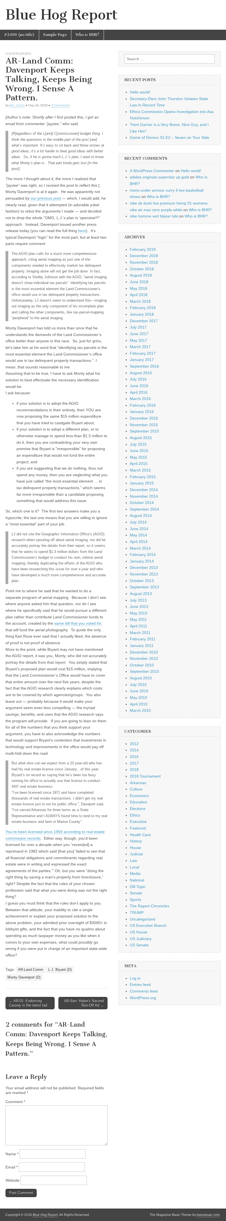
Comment (15, 1101)
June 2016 (139, 386)
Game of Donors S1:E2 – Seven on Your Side (169, 137)
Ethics (135, 815)
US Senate (139, 945)
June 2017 (139, 334)
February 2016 (143, 405)
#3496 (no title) (19, 34)
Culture (136, 789)
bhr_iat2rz (17, 105)
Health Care (140, 835)
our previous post (46, 198)
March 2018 (140, 301)
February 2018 (143, 307)
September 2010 (144, 671)
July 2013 (138, 600)
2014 (134, 750)
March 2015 (140, 470)
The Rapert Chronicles (149, 906)
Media (135, 873)
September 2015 (144, 431)
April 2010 (138, 704)
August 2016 (141, 373)
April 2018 (138, 295)
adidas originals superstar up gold (159, 177)
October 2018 (142, 269)
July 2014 (138, 522)
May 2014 (138, 535)
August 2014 (141, 515)
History (136, 841)
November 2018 (144, 262)
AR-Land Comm (30, 970)
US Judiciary (141, 938)
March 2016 (140, 398)
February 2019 (143, 249)
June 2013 (139, 606)
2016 (134, 756)
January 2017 (142, 359)
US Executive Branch (148, 925)
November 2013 (144, 574)
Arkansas (138, 783)
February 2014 (143, 554)
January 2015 (142, 483)
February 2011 (142, 639)
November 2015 (144, 425)
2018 (134, 769)
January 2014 (142, 561)
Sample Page (55, 34)
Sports (135, 899)
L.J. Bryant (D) (60, 970)
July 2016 (138, 379)
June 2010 (139, 691)
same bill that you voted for (77, 623)
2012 (134, 744)
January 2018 (142, 314)
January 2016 (142, 411)
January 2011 (142, 645)
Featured (138, 828)
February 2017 (143, 353)
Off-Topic (138, 886)
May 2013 (138, 613)
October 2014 (142, 502)
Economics (139, 795)
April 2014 (138, 541)
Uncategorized (18, 53)
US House (138, 932)
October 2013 (142, 580)
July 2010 (138, 684)
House (135, 847)
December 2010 (144, 652)
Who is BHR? (87, 34)
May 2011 (138, 619)
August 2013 (141, 593)
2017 (134, 763)
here (81, 230)
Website (13, 1180)
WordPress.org (143, 998)
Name (12, 1154)
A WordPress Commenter (152, 171)
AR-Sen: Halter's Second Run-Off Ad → (84, 1003)
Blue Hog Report (62, 14)
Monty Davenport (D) (24, 977)
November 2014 (144, 496)
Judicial (136, 854)
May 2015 (138, 457)
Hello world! (140, 92)
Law (133, 860)
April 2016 (138, 392)
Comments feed (144, 991)
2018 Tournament (145, 776)
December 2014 (144, 489)
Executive (138, 821)
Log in (135, 978)
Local (134, 867)
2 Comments (60, 105)
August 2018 (141, 275)
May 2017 (138, 340)
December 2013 (144, 567)
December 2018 (144, 255)
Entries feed (140, 984)
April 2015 (138, 463)
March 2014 (140, 548)
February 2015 (143, 477)
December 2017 (144, 321)
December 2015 (144, 418)
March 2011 (140, 632)
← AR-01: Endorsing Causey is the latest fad (28, 1003)
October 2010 (142, 665)
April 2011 (138, 626)
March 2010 (140, 710)
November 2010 (144, 658)
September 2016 (144, 366)
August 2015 (141, 438)
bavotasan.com (208, 1215)
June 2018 (139, 282)
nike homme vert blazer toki (154, 216)
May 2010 (138, 697)
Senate (136, 893)
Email (12, 1167)
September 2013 (144, 587)
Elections (138, 808)
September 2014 (144, 509)
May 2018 (138, 288)
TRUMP (137, 912)
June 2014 (139, 529)
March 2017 (140, 346)
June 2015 (139, 450)
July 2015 (138, 444)
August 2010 (141, 678)
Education (138, 802)
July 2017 (138, 327)
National (137, 880)
